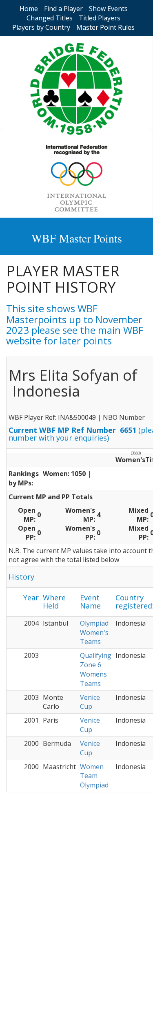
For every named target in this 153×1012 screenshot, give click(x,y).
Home (29, 8)
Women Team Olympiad (94, 776)
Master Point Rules (105, 27)
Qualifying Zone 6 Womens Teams (95, 669)
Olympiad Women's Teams (94, 632)
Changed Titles (50, 17)
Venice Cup (90, 702)
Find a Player (63, 8)
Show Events (108, 8)
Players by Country (41, 27)
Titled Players (99, 17)
